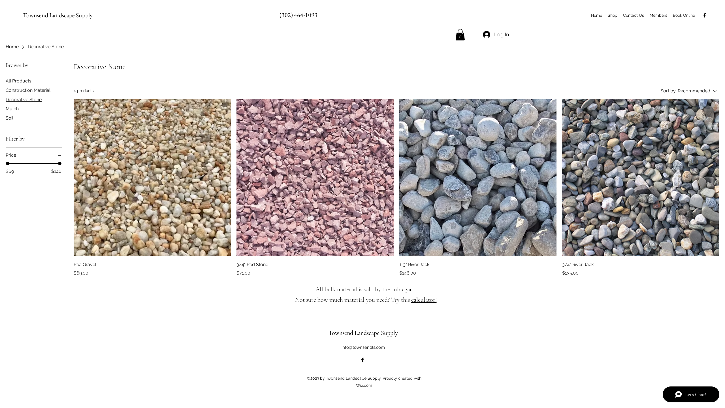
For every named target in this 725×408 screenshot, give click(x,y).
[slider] (7, 163)
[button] (460, 35)
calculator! (424, 299)
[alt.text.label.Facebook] (704, 15)
